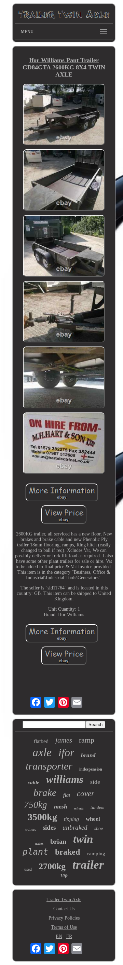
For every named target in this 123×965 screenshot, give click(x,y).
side (95, 781)
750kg (35, 805)
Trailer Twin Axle (63, 899)
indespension (90, 769)
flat (66, 795)
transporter (49, 766)
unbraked (75, 827)
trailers (30, 829)
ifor (66, 752)
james (63, 740)
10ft (64, 875)
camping (96, 853)
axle (42, 752)
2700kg (52, 866)
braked (67, 851)
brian (58, 841)
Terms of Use (64, 927)
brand (88, 755)
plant (35, 852)
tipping (71, 819)
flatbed (41, 741)
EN (59, 936)
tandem (97, 807)
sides (49, 827)
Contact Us (63, 908)
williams (64, 779)
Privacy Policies (64, 918)
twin (83, 839)
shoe (98, 828)
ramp (86, 740)
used (28, 869)
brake (44, 792)
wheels (79, 808)
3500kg (42, 817)
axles (39, 843)
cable (33, 782)
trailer (88, 864)
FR (69, 936)
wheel (93, 819)
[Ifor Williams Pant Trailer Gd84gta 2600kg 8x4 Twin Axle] (64, 115)
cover (85, 793)
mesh (60, 806)
